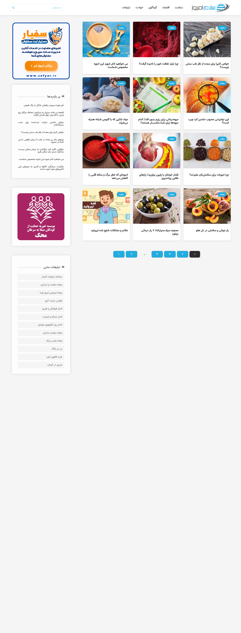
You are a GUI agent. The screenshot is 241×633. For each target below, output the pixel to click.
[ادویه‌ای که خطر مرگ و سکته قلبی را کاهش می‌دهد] (106, 159)
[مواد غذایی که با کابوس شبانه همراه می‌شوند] (106, 103)
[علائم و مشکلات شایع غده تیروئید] (106, 214)
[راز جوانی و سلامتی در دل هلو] (207, 214)
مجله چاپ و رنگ (54, 341)
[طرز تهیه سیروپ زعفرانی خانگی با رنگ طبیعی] (40, 106)
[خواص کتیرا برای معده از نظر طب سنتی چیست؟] (207, 48)
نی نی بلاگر (57, 349)
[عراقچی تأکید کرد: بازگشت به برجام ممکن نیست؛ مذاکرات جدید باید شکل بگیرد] (40, 151)
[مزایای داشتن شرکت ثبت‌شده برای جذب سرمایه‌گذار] (40, 124)
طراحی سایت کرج (53, 301)
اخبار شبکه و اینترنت (52, 317)
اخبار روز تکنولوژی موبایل (50, 325)
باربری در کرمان (54, 365)
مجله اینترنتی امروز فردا (51, 293)
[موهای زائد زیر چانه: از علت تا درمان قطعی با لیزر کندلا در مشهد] (40, 141)
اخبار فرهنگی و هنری (52, 309)
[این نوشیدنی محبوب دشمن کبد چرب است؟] (207, 103)
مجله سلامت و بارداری (51, 285)
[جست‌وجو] (13, 7)
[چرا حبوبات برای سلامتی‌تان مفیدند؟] (207, 159)
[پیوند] (210, 7)
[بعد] (119, 254)
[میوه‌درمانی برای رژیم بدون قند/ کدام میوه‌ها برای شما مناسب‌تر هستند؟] (156, 103)
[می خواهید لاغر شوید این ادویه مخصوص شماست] (106, 48)
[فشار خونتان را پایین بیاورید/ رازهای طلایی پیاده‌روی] (156, 159)
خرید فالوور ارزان (54, 357)
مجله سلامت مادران (52, 333)
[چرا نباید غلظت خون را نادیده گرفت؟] (156, 48)
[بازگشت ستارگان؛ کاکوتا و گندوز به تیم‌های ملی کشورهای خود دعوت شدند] (40, 168)
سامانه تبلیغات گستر (52, 277)
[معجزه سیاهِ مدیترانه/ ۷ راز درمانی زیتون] (156, 214)
